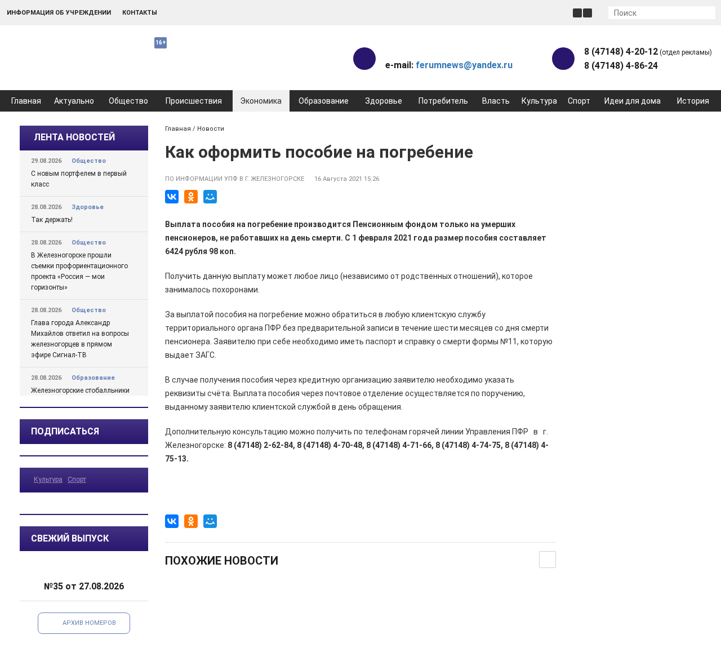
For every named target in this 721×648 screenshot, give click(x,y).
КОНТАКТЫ (139, 12)
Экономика (261, 100)
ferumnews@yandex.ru (464, 65)
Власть (496, 100)
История (693, 100)
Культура (539, 100)
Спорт (579, 100)
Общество (128, 100)
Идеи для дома (632, 100)
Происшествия (194, 100)
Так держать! (52, 220)
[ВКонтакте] (172, 196)
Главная (26, 100)
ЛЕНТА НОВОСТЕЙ (74, 137)
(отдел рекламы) (648, 51)
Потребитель (443, 100)
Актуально (74, 100)
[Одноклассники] (191, 196)
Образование (324, 100)
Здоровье (383, 100)
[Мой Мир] (210, 196)
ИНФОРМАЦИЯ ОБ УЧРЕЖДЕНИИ (59, 12)
